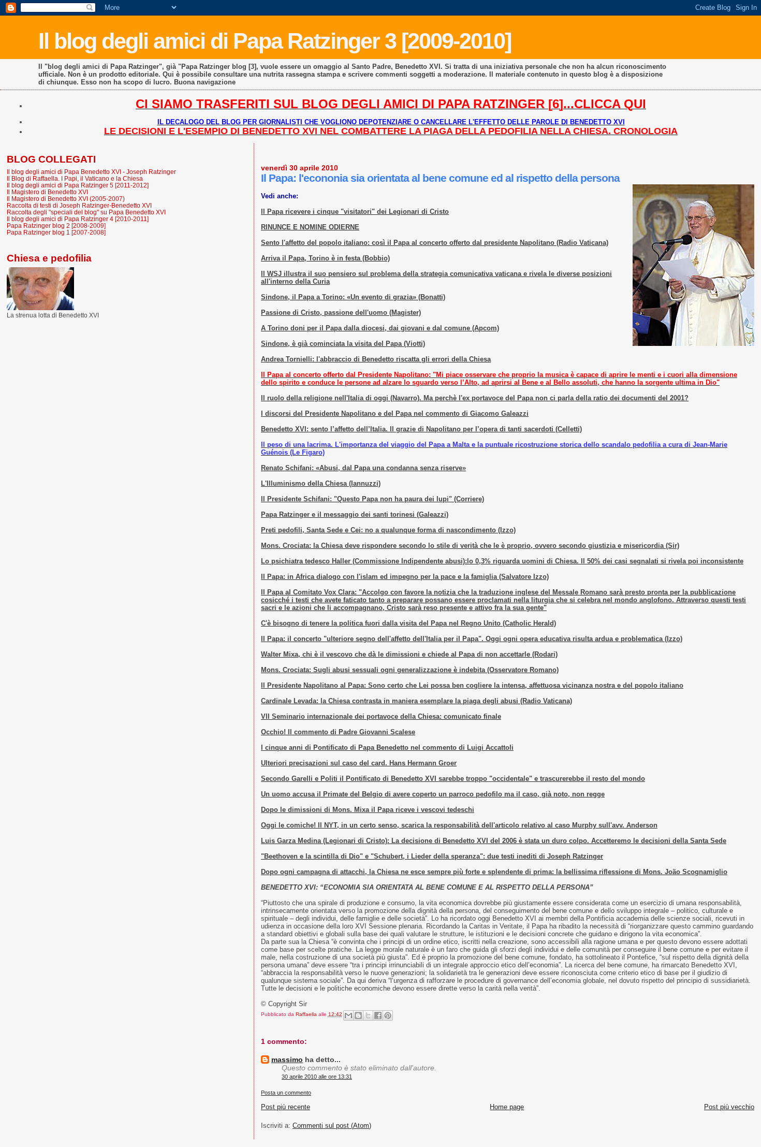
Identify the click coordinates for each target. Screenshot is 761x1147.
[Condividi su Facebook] (378, 1015)
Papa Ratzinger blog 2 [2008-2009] (56, 225)
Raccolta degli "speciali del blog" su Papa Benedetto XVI (86, 212)
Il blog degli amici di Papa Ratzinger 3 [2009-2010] (274, 40)
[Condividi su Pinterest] (388, 1015)
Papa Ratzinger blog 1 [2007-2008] (56, 232)
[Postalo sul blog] (358, 1015)
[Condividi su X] (368, 1015)
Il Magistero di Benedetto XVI (47, 191)
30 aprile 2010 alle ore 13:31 (317, 1076)
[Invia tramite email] (348, 1015)
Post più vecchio (729, 1107)
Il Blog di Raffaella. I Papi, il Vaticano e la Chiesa (75, 178)
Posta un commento (286, 1093)
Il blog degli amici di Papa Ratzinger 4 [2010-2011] (78, 218)
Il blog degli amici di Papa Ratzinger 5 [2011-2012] (78, 185)
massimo (287, 1059)
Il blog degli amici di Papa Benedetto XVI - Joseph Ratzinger (91, 171)
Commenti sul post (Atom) (331, 1125)
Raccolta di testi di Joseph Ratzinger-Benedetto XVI (79, 205)
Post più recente (285, 1107)
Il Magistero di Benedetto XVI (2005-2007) (66, 198)
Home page (507, 1107)
